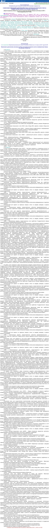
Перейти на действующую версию (41, 3)
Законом (14, 19)
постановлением (4, 15)
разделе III (8, 147)
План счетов (24, 30)
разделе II (8, 49)
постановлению (5, 44)
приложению (36, 34)
